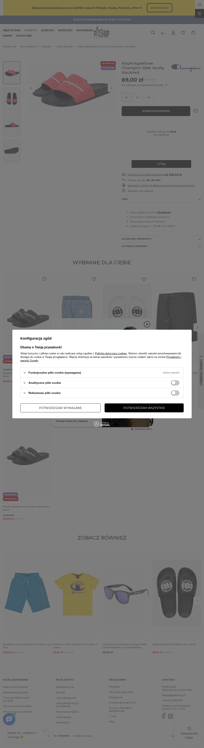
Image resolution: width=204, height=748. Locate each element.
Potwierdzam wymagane (60, 408)
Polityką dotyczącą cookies (111, 353)
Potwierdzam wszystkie (144, 408)
